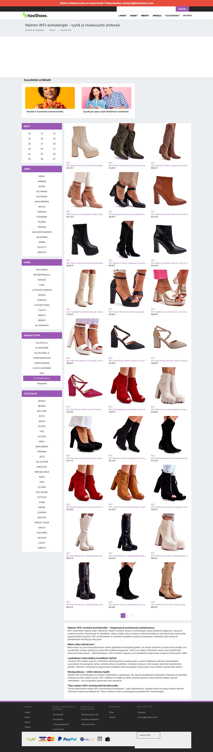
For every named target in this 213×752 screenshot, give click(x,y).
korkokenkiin (41, 363)
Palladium (42, 492)
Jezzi (42, 456)
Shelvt (42, 527)
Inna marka (42, 446)
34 (42, 138)
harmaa (42, 181)
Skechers (42, 532)
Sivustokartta (58, 729)
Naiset (27, 717)
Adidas (41, 401)
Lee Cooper (42, 461)
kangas (42, 280)
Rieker (41, 507)
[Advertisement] (87, 57)
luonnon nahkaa (42, 290)
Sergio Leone (41, 522)
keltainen (41, 191)
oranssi (41, 211)
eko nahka (42, 269)
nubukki (41, 300)
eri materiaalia (42, 274)
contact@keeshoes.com (137, 3)
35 (54, 138)
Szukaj (182, 9)
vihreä (41, 242)
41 (54, 149)
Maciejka (42, 467)
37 (42, 143)
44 (54, 154)
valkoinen (42, 237)
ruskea (42, 222)
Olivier (42, 487)
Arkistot (112, 717)
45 (29, 159)
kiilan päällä (41, 353)
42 (29, 154)
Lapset (27, 712)
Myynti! (187, 15)
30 (29, 133)
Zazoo (41, 543)
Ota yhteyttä (58, 714)
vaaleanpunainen (42, 232)
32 (54, 133)
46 (42, 159)
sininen (42, 227)
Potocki (41, 497)
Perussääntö (58, 719)
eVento (42, 548)
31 (42, 133)
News (42, 477)
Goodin (42, 436)
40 (42, 149)
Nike (42, 482)
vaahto (42, 315)
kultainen (41, 196)
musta (41, 206)
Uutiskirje (141, 712)
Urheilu (27, 727)
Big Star (41, 411)
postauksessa (42, 378)
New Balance (41, 472)
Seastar (41, 517)
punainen (42, 217)
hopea (41, 186)
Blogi (111, 712)
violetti (41, 247)
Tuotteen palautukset (89, 719)
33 (29, 138)
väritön (41, 252)
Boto (42, 416)
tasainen (42, 383)
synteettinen (42, 305)
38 (54, 143)
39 (29, 149)
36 (29, 143)
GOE (42, 431)
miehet (27, 722)
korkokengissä (41, 358)
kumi (41, 285)
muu (42, 373)
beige (42, 176)
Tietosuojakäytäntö (61, 724)
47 (54, 159)
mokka (41, 295)
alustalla (42, 342)
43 (42, 154)
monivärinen (42, 201)
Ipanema (41, 451)
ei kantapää (42, 348)
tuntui (42, 310)
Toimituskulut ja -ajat (89, 714)
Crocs (41, 421)
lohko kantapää (42, 368)
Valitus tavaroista (88, 724)
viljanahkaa (42, 325)
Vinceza (42, 537)
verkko (42, 320)
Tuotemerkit (172, 15)
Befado (42, 406)
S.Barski (41, 512)
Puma (42, 502)
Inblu (42, 441)
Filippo (42, 426)
